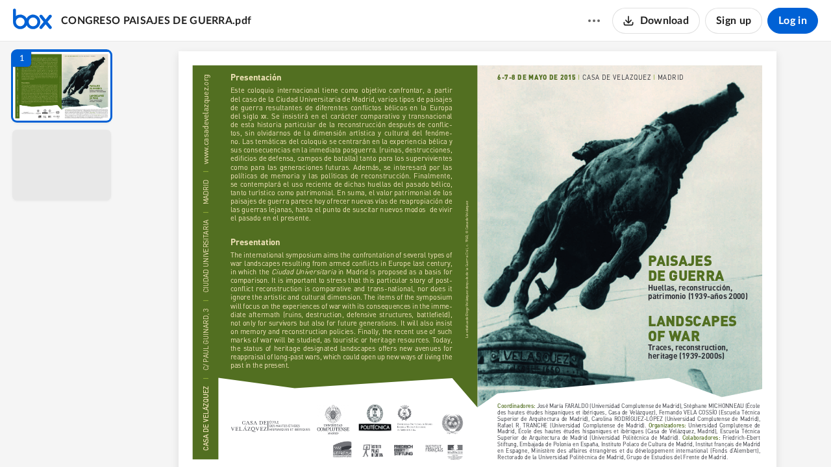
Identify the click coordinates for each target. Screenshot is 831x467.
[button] (61, 86)
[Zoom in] (523, 435)
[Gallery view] (574, 435)
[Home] (32, 20)
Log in (792, 21)
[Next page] (452, 435)
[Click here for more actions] (594, 21)
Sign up (733, 21)
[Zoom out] (479, 435)
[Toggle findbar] (381, 435)
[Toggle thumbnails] (358, 435)
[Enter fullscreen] (597, 435)
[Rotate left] (549, 435)
